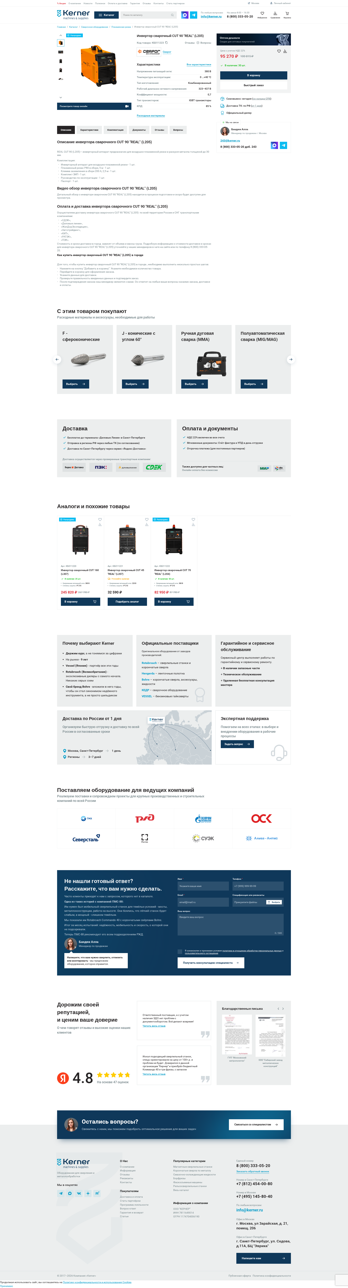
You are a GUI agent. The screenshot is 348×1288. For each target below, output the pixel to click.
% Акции (61, 3)
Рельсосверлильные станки (190, 1186)
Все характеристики (199, 64)
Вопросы (178, 130)
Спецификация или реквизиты (248, 895)
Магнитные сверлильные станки (192, 1166)
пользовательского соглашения (201, 953)
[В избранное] (100, 520)
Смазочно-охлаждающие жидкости (194, 1174)
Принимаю (6, 1286)
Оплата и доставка (117, 3)
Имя (180, 879)
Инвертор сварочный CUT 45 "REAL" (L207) (126, 572)
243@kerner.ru (230, 140)
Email (181, 895)
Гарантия (135, 3)
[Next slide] (61, 97)
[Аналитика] (100, 524)
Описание (66, 130)
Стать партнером (175, 3)
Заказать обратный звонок (252, 1171)
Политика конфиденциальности (272, 1275)
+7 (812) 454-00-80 (254, 1184)
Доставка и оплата (131, 1196)
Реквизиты (126, 1178)
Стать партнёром (130, 1200)
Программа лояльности (134, 1204)
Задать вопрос (233, 744)
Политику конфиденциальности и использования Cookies (97, 1282)
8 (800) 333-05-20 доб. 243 (238, 146)
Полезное (100, 3)
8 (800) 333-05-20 (240, 16)
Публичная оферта (240, 1275)
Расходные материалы (151, 115)
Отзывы (147, 3)
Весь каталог (181, 1190)
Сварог (167, 51)
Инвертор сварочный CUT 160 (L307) (80, 572)
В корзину (253, 75)
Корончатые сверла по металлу (192, 1170)
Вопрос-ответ (128, 1208)
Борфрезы (179, 1178)
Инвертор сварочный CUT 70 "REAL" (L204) (172, 572)
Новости (88, 3)
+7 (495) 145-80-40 (254, 1196)
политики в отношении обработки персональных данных (252, 950)
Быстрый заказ (254, 85)
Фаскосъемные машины (187, 1182)
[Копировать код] (166, 43)
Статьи (124, 1216)
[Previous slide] (61, 35)
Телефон (238, 879)
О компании (75, 3)
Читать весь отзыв (154, 1025)
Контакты (159, 3)
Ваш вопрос (184, 911)
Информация (128, 1170)
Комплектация (115, 130)
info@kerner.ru (211, 16)
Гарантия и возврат (132, 1212)
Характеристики (89, 130)
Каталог (109, 15)
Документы (139, 130)
